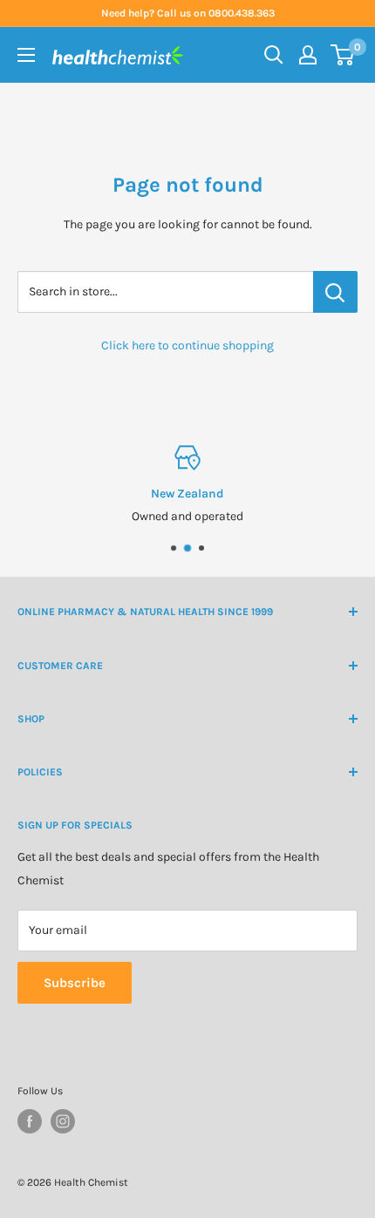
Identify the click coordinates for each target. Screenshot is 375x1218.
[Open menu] (26, 55)
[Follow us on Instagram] (63, 1121)
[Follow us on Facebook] (29, 1121)
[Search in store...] (335, 292)
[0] (343, 54)
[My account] (308, 54)
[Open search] (273, 54)
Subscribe (75, 983)
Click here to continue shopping (187, 345)
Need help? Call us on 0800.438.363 (188, 13)
